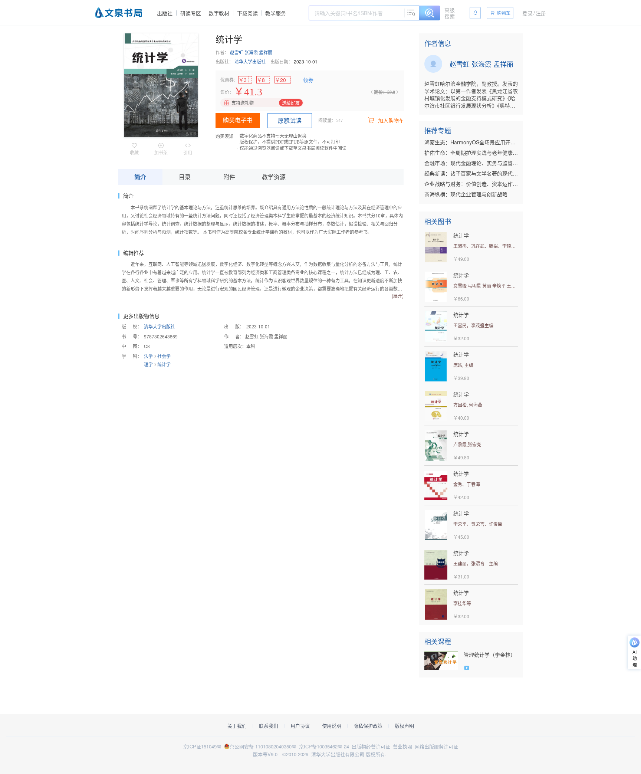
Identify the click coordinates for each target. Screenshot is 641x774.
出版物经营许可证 (371, 746)
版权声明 (404, 725)
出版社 (164, 13)
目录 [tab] (185, 177)
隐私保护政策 (368, 725)
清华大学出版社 (250, 61)
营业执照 (402, 746)
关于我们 (237, 725)
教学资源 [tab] (274, 177)
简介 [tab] (140, 177)
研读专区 (190, 13)
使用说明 (331, 725)
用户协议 (300, 725)
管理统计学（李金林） (490, 655)
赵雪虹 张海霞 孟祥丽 (251, 52)
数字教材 (218, 13)
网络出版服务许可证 (436, 746)
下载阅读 (247, 13)
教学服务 (275, 13)
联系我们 (268, 725)
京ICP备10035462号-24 (324, 746)
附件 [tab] (229, 177)
